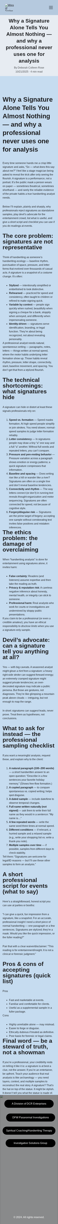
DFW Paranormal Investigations (30, 1117)
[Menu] (51, 7)
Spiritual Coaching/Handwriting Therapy (29, 1130)
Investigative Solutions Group (30, 1143)
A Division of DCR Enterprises (29, 1103)
